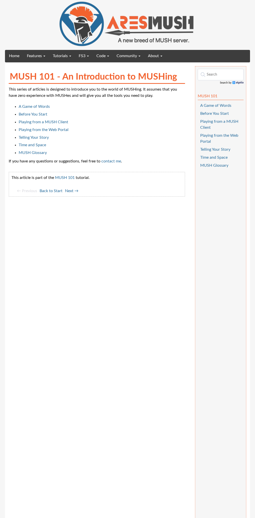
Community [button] (127, 56)
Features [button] (35, 56)
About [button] (154, 56)
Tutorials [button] (61, 56)
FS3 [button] (82, 56)
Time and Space (32, 145)
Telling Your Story (34, 137)
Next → (71, 191)
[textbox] (221, 74)
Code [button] (101, 56)
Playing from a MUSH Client (43, 122)
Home (16, 56)
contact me (111, 161)
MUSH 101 (65, 178)
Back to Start (51, 191)
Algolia (238, 83)
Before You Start (33, 114)
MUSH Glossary (33, 153)
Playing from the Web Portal (43, 130)
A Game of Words (34, 107)
